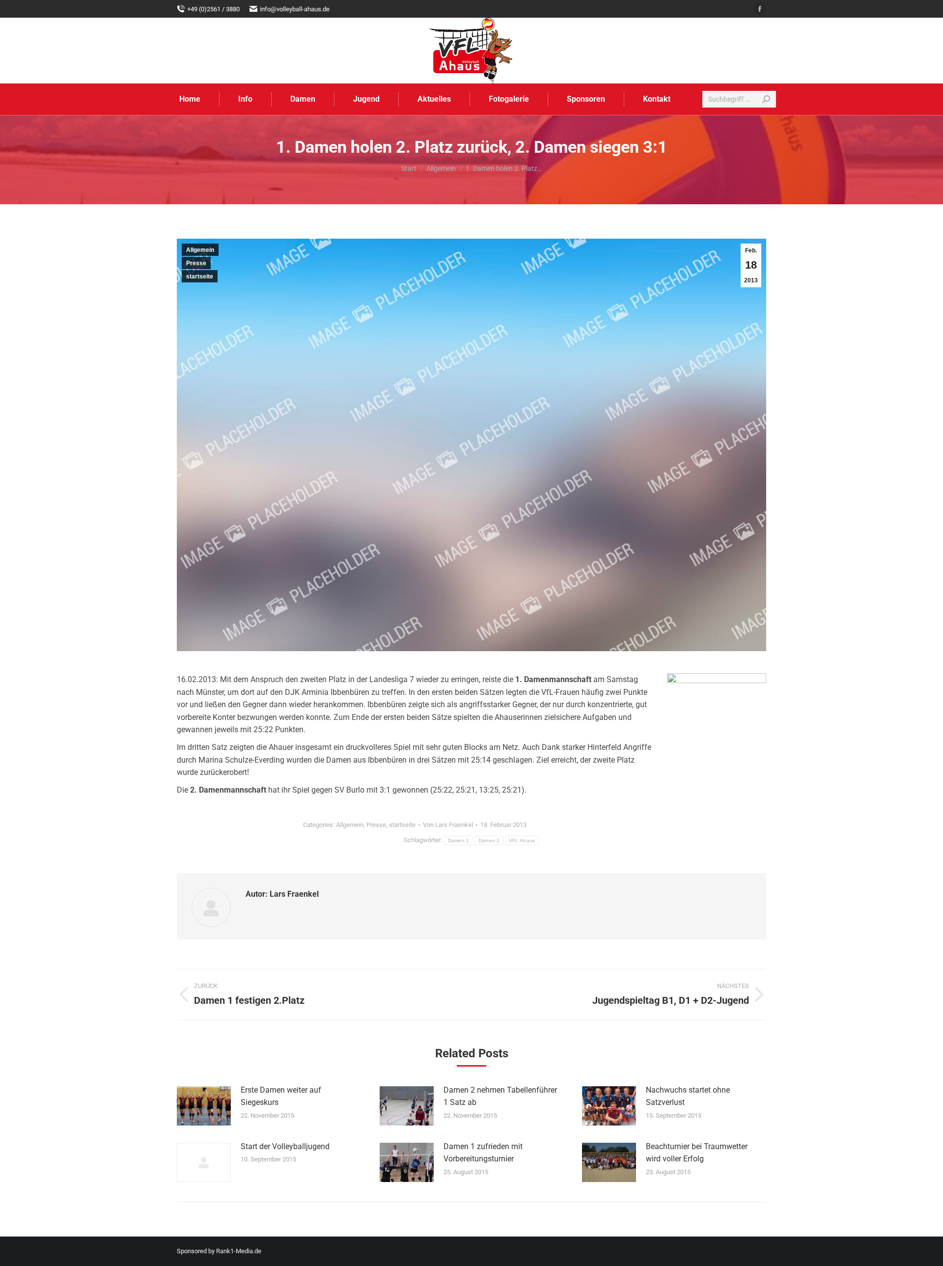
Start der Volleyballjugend (285, 1146)
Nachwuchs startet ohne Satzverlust (688, 1096)
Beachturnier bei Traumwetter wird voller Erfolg (697, 1153)
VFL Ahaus (522, 840)
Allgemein (200, 250)
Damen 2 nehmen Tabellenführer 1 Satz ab (500, 1096)
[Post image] (204, 1106)
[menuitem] (189, 99)
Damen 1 (459, 840)
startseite (199, 276)
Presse (196, 263)
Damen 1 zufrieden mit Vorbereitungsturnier (483, 1153)
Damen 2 (489, 840)
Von (448, 824)
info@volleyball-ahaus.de (295, 9)
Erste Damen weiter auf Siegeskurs (281, 1096)
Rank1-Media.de (238, 1251)
